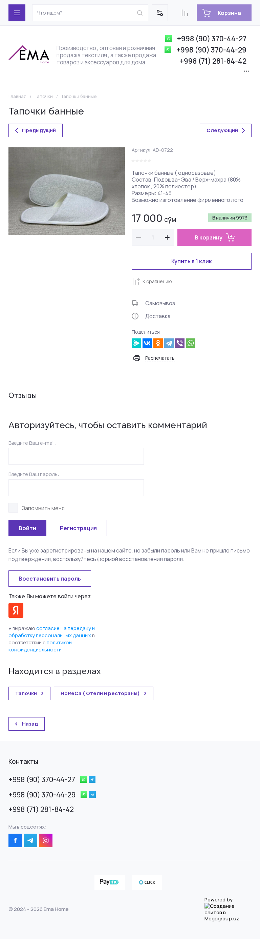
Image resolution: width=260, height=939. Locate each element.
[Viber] (180, 343)
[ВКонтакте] (147, 343)
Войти (27, 528)
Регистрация (78, 528)
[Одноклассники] (158, 343)
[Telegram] (169, 343)
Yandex (15, 610)
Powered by (218, 900)
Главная (17, 96)
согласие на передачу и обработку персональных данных (51, 632)
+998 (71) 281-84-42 (213, 61)
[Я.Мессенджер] (136, 343)
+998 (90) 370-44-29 (211, 49)
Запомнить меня (43, 508)
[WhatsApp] (190, 343)
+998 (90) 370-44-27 (211, 38)
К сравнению (157, 281)
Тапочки (44, 96)
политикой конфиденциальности (40, 646)
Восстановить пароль (50, 578)
